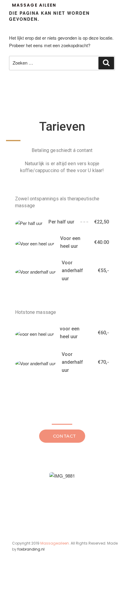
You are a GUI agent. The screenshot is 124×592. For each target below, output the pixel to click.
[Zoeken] (106, 63)
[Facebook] (15, 579)
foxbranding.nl (31, 549)
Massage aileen (34, 5)
